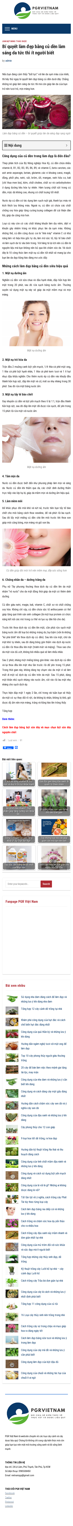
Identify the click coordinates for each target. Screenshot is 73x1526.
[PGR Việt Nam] (36, 11)
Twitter (8, 1497)
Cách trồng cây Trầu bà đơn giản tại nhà (42, 1280)
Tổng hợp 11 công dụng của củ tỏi (39, 1303)
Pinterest (9, 1501)
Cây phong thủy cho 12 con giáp (38, 1127)
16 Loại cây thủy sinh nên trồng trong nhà (43, 1315)
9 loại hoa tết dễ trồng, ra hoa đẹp (39, 1138)
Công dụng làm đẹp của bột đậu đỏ (39, 1362)
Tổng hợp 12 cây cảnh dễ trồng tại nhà (41, 1008)
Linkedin (9, 1506)
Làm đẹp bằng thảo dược (14, 41)
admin (8, 60)
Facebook (10, 1493)
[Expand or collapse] (67, 145)
